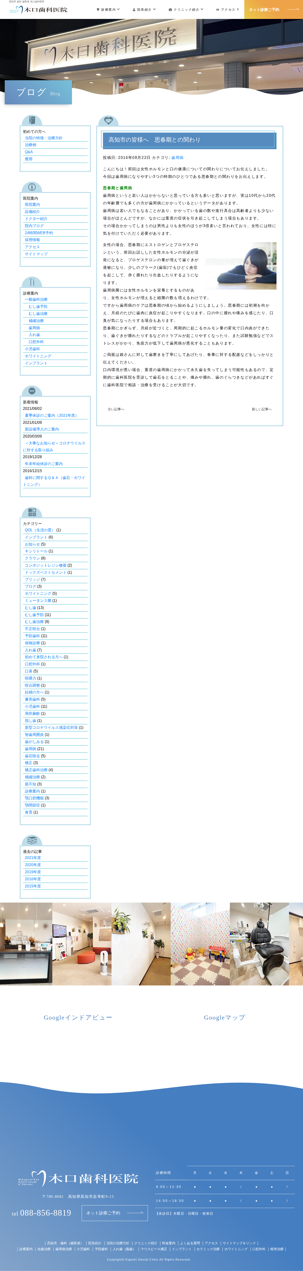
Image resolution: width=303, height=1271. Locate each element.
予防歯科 (32, 636)
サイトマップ (36, 254)
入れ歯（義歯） (124, 1249)
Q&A (29, 152)
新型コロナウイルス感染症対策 (51, 727)
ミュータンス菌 (38, 601)
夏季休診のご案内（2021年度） (52, 415)
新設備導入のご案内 (42, 429)
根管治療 (277, 1249)
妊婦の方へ (34, 692)
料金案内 (168, 1243)
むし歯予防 (36, 306)
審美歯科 (32, 699)
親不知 (30, 784)
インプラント (36, 363)
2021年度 (33, 858)
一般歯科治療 (36, 299)
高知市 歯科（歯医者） (65, 1243)
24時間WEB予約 (39, 233)
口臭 (28, 671)
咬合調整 (32, 685)
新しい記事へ (262, 409)
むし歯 (30, 608)
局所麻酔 (32, 714)
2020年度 (33, 865)
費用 (28, 159)
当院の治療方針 (117, 1243)
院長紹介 (144, 9)
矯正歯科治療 (36, 770)
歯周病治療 (63, 1249)
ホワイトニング (38, 356)
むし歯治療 (36, 314)
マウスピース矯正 (154, 1249)
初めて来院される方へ (44, 657)
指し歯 (30, 721)
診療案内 (108, 9)
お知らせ (32, 544)
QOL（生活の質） (40, 530)
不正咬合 (32, 629)
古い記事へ (116, 409)
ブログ (30, 586)
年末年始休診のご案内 (44, 464)
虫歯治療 (44, 1249)
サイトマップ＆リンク (239, 1243)
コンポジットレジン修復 (46, 565)
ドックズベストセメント (46, 572)
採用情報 (32, 240)
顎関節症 (32, 805)
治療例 (30, 145)
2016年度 (33, 879)
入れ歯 (32, 335)
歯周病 (177, 158)
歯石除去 (32, 756)
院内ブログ (34, 226)
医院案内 (32, 204)
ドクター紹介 (36, 219)
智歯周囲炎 (34, 735)
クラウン (32, 558)
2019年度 (33, 872)
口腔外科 (34, 342)
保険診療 (32, 643)
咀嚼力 (30, 678)
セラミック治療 (208, 1249)
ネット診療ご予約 (264, 9)
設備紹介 (32, 212)
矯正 (28, 763)
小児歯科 (32, 349)
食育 (28, 812)
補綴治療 (34, 321)
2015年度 (33, 886)
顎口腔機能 (34, 798)
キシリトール (36, 551)
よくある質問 (190, 1243)
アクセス (228, 9)
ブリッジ (32, 579)
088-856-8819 (41, 1212)
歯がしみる (34, 742)
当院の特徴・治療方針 (44, 138)
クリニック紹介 (187, 9)
